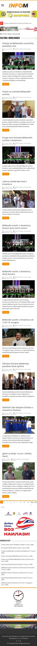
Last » (3, 507)
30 (28, 502)
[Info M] (18, 5)
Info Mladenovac (14, 636)
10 (20, 502)
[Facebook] (18, 641)
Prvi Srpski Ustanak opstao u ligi (10, 548)
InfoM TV (16, 49)
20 (24, 502)
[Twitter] (20, 641)
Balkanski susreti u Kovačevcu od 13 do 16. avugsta (16, 583)
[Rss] (16, 641)
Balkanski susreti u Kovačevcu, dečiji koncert (14, 572)
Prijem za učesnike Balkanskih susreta (12, 556)
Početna (3, 34)
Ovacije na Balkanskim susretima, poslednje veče (17, 23)
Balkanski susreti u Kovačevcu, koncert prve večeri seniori (18, 567)
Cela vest (5, 84)
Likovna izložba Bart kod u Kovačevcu (12, 564)
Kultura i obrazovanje (25, 49)
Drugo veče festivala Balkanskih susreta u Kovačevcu (16, 559)
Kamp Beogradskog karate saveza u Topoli (14, 578)
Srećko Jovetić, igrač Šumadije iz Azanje (12, 544)
